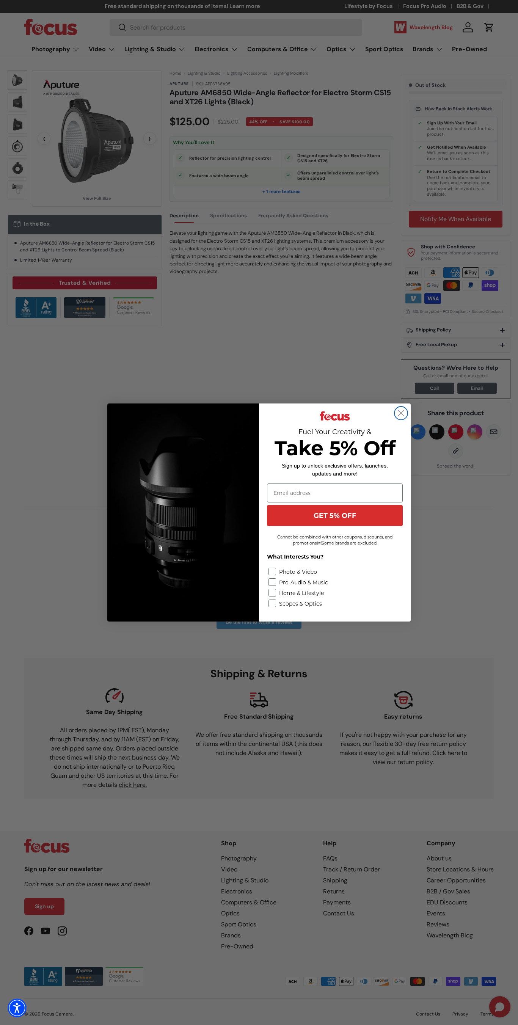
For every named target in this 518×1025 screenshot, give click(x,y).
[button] (17, 1007)
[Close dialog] (401, 413)
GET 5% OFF (335, 516)
